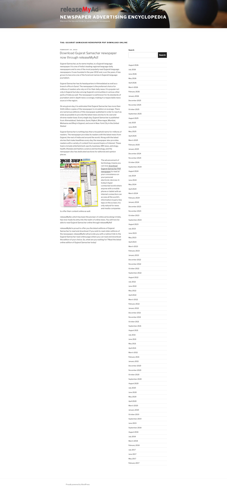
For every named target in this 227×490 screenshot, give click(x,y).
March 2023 (133, 246)
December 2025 (135, 100)
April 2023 (132, 242)
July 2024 (132, 176)
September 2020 (135, 379)
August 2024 (133, 171)
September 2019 (135, 419)
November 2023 (135, 211)
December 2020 (135, 366)
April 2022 (132, 295)
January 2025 (134, 149)
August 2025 (133, 118)
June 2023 (133, 233)
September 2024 (135, 167)
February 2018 (134, 445)
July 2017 (132, 450)
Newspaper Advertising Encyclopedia (113, 17)
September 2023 (135, 220)
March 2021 (133, 352)
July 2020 (132, 388)
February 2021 (134, 357)
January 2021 (134, 361)
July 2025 (132, 123)
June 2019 (132, 423)
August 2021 (133, 330)
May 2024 (132, 184)
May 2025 (132, 131)
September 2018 (135, 428)
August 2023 (133, 224)
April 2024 (132, 189)
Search (131, 50)
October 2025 (134, 109)
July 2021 (132, 335)
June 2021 (132, 339)
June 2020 (133, 392)
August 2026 (133, 65)
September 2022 (135, 273)
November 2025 (135, 105)
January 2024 (134, 202)
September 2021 (135, 326)
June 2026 (133, 74)
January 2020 (134, 410)
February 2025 (134, 145)
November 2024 (135, 158)
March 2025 (133, 140)
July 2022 (132, 282)
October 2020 (134, 375)
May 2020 (132, 397)
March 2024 (133, 193)
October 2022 (134, 268)
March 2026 (133, 87)
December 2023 (135, 207)
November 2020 (135, 370)
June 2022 (132, 286)
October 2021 (134, 322)
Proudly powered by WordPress (78, 484)
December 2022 (135, 260)
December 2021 (135, 313)
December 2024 (135, 154)
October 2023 (134, 215)
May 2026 (132, 78)
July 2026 (132, 69)
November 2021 (135, 317)
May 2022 (132, 291)
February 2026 (134, 92)
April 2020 (133, 401)
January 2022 (134, 308)
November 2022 (135, 264)
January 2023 (134, 255)
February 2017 (134, 463)
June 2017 (132, 454)
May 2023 (132, 237)
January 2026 (134, 96)
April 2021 (132, 348)
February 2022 (134, 304)
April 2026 (132, 83)
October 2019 (134, 414)
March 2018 (133, 441)
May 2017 (132, 459)
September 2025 (135, 114)
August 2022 (133, 277)
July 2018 (132, 436)
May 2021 (132, 344)
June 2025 (133, 127)
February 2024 (134, 198)
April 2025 (132, 136)
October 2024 (134, 162)
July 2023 (132, 229)
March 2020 (133, 406)
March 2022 (133, 299)
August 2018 (133, 432)
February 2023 (134, 251)
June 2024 (133, 180)
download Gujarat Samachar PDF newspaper (111, 169)
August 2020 (134, 383)
